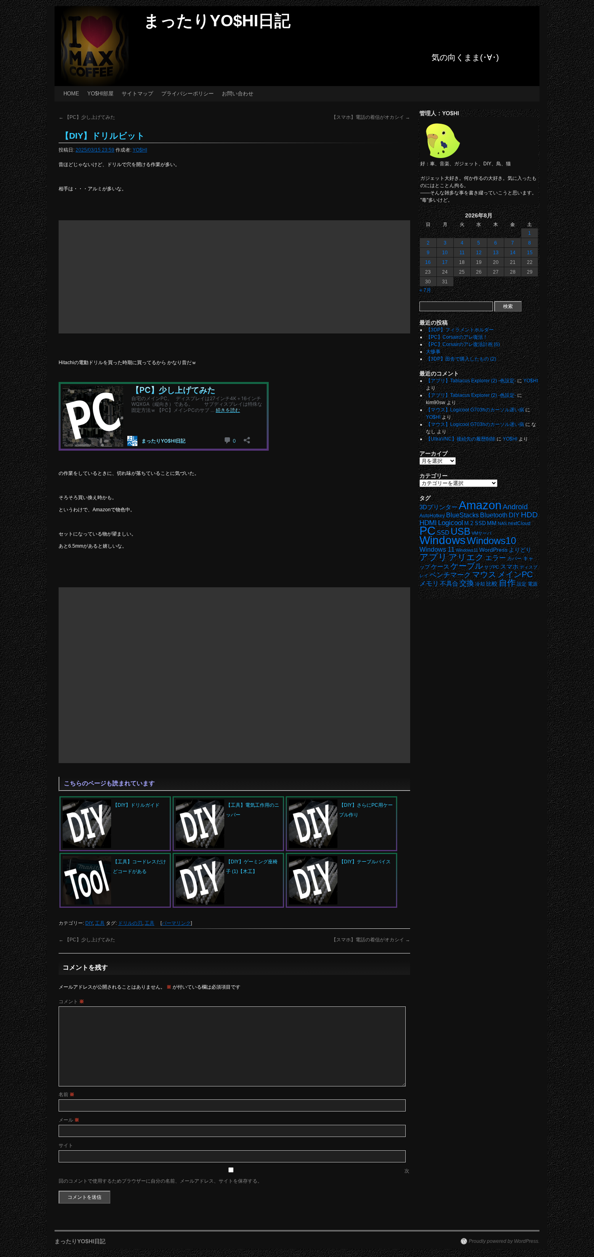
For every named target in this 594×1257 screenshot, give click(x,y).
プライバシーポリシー (187, 94)
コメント (71, 1001)
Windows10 (491, 540)
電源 (532, 584)
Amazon (480, 505)
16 (428, 262)
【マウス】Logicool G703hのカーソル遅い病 (475, 410)
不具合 (449, 583)
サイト (66, 1145)
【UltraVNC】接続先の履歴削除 (460, 439)
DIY (89, 923)
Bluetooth (494, 515)
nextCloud (519, 523)
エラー (495, 558)
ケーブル (467, 565)
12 (479, 252)
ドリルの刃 (130, 923)
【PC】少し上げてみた (87, 117)
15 (530, 252)
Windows (442, 540)
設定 (522, 584)
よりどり (520, 549)
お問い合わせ (237, 94)
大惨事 (433, 351)
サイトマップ (137, 94)
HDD (529, 514)
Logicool (450, 523)
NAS (502, 523)
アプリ (433, 557)
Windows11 (467, 550)
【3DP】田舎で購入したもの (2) (461, 359)
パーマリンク (176, 923)
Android (515, 507)
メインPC (515, 574)
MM (492, 523)
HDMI (428, 523)
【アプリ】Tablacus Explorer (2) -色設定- (471, 381)
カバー (514, 558)
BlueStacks (462, 515)
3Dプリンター (438, 507)
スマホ (509, 566)
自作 (507, 582)
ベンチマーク (450, 575)
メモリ (429, 583)
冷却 (480, 584)
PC (427, 530)
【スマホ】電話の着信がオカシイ (370, 117)
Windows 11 (437, 549)
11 (462, 252)
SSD (443, 532)
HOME (71, 94)
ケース (440, 566)
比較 (491, 584)
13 (496, 252)
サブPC (491, 567)
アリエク (466, 557)
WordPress (493, 550)
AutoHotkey (432, 515)
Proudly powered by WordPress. (504, 1241)
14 (513, 252)
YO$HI (140, 150)
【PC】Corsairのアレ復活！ (457, 337)
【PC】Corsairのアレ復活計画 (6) (463, 344)
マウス (484, 574)
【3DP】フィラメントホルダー (460, 330)
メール (69, 1120)
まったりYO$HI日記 (217, 21)
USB (460, 531)
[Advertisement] (234, 276)
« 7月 (425, 290)
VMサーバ (481, 533)
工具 (100, 923)
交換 (466, 583)
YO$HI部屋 (100, 94)
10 (445, 252)
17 (445, 262)
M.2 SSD (475, 523)
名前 (66, 1094)
